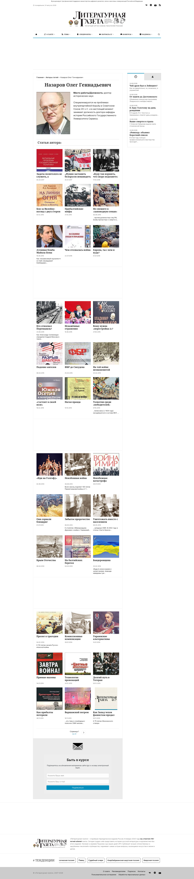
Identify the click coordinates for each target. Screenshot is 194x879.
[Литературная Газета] (97, 19)
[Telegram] (151, 5)
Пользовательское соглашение (103, 875)
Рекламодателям (118, 871)
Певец (64, 860)
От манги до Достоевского (143, 96)
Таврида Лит (152, 860)
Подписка (132, 871)
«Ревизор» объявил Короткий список (140, 133)
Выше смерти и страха (141, 121)
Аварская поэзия (134, 860)
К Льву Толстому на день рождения (143, 109)
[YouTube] (155, 5)
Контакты (141, 871)
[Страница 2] (84, 732)
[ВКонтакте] (146, 5)
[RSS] (160, 5)
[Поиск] (159, 34)
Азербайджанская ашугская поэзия (107, 860)
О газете (106, 871)
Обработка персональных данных (131, 875)
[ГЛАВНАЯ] (36, 34)
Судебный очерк (79, 860)
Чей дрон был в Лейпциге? (144, 85)
